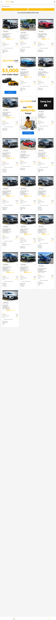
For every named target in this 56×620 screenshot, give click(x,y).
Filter (42, 9)
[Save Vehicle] (17, 31)
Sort (15, 9)
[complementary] (52, 616)
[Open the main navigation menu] (1, 2)
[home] (9, 1)
